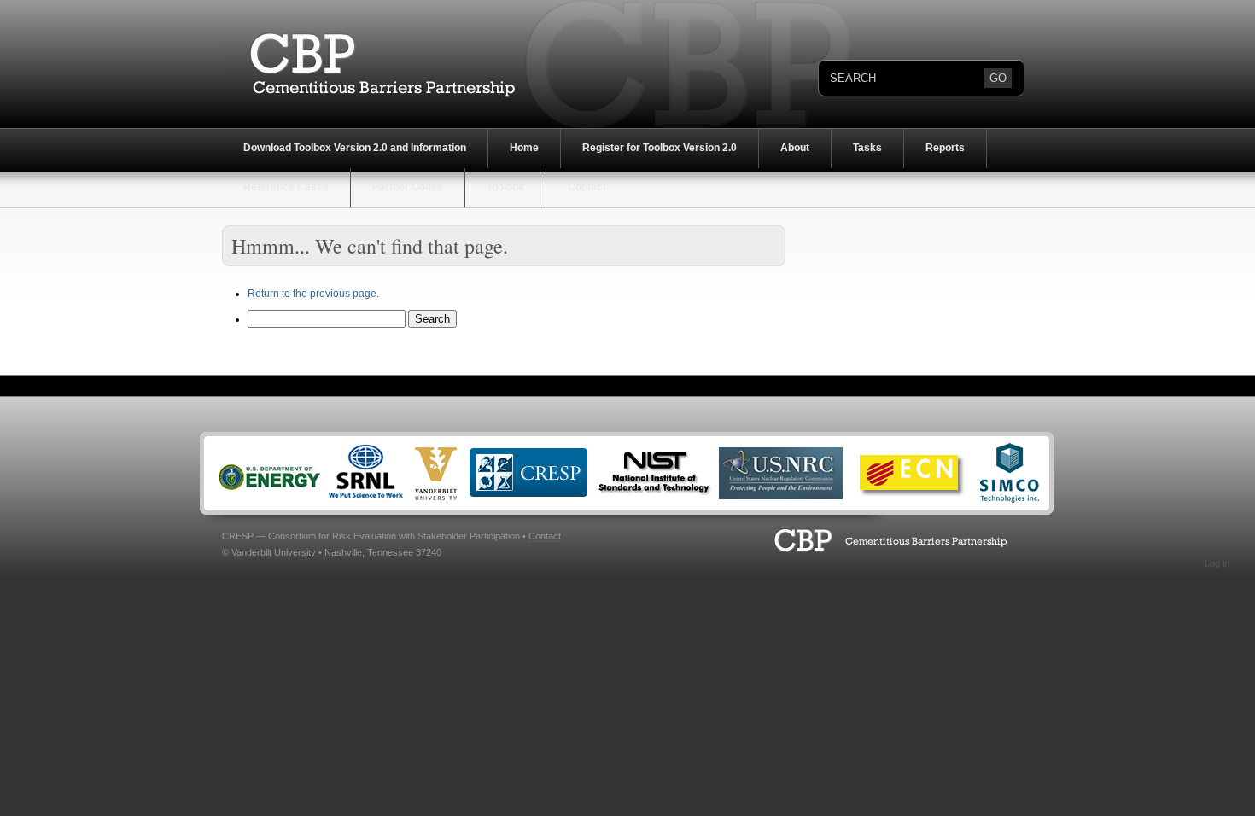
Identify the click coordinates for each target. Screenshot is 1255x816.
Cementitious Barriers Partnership (371, 64)
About (794, 148)
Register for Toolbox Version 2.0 (659, 148)
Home (524, 148)
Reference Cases (286, 187)
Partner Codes (407, 187)
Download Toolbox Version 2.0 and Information (354, 148)
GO (998, 78)
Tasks (867, 148)
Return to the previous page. (313, 294)
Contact (587, 187)
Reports (945, 148)
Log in (1217, 563)
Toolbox (505, 187)
